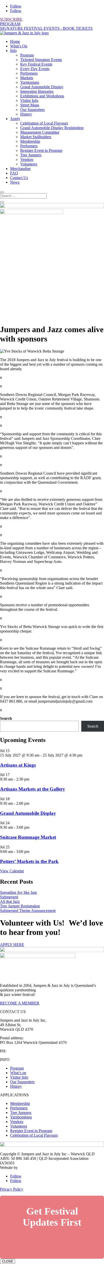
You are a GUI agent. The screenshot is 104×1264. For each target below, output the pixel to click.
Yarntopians (29, 82)
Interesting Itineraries (37, 91)
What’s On (18, 46)
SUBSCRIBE (11, 19)
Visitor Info (29, 100)
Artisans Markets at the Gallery (32, 789)
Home (15, 41)
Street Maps (29, 105)
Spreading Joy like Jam (18, 892)
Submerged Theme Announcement (28, 910)
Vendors (26, 159)
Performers (29, 73)
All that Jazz (10, 901)
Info (13, 50)
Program (27, 55)
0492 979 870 (18, 1051)
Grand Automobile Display (41, 87)
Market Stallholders (35, 137)
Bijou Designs (30, 1167)
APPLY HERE (12, 944)
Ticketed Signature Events (41, 60)
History (26, 114)
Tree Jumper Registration (20, 906)
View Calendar (12, 871)
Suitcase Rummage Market (28, 837)
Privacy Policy (11, 1189)
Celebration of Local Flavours (44, 123)
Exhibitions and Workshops (42, 96)
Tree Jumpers (30, 155)
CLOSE (7, 1261)
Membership (30, 141)
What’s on (18, 1073)
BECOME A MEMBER (19, 1003)
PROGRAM (10, 24)
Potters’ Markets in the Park (29, 861)
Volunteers (28, 164)
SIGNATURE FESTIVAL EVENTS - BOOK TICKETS (46, 28)
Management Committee (39, 132)
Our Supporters (32, 109)
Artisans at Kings (18, 765)
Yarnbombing (21, 1117)
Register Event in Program (41, 150)
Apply (15, 119)
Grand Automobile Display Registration (52, 128)
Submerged (9, 897)
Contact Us (19, 178)
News (14, 182)
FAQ (14, 173)
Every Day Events (34, 69)
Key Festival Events (36, 64)
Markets (26, 78)
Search (6, 718)
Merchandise (20, 168)
